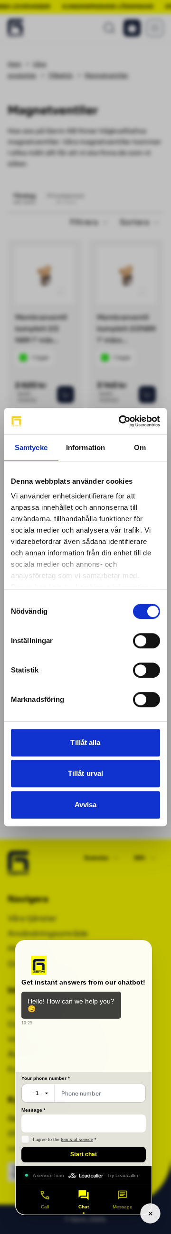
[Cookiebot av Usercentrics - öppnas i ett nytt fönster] (120, 421)
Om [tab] (140, 447)
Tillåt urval (85, 773)
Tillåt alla (85, 742)
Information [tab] (85, 447)
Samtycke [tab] (31, 447)
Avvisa (86, 805)
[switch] (146, 640)
